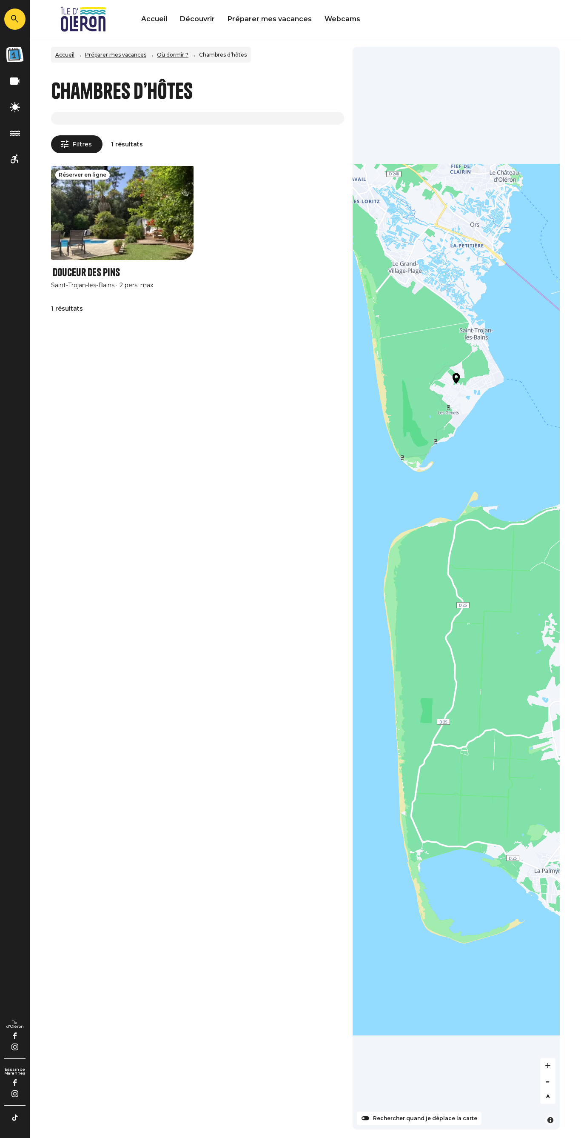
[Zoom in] (547, 1065)
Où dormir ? (172, 54)
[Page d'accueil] (83, 19)
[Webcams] (15, 81)
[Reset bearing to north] (547, 1096)
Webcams (342, 19)
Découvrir (197, 19)
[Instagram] (14, 1047)
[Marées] (15, 133)
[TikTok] (14, 1117)
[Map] (456, 588)
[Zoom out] (547, 1081)
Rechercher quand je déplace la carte (425, 1118)
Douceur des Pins (86, 272)
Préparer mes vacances (270, 19)
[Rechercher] (15, 19)
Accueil (154, 19)
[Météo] (15, 107)
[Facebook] (15, 1035)
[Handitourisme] (15, 159)
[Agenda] (14, 54)
